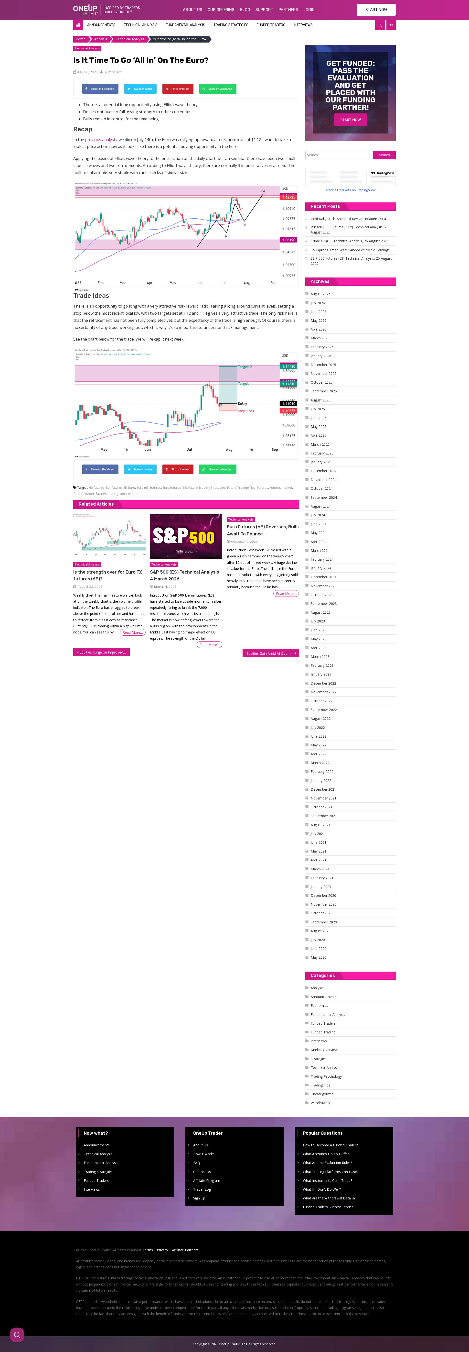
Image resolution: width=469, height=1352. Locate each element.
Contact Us (202, 1171)
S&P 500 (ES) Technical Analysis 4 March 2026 (184, 575)
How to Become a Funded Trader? (330, 1145)
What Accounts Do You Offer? (326, 1154)
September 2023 (324, 603)
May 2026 (318, 320)
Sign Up (199, 1198)
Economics (319, 1005)
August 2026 (320, 293)
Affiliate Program (206, 1180)
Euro (131, 487)
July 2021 (318, 833)
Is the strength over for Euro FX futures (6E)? (107, 575)
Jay (119, 72)
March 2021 (320, 869)
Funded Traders (271, 25)
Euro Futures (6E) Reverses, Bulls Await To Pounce (263, 530)
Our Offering (221, 9)
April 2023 (318, 647)
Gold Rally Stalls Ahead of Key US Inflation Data (348, 218)
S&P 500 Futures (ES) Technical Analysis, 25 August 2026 (351, 261)
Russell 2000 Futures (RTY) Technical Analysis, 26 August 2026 (349, 229)
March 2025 (320, 444)
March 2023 (320, 656)
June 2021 (318, 842)
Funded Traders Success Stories (328, 1207)
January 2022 (321, 780)
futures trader (83, 493)
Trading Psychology (326, 1076)
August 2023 (320, 612)
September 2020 (324, 922)
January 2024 (321, 568)
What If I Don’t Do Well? (322, 1189)
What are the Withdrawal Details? (329, 1198)
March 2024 (320, 550)
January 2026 (321, 356)
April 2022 (318, 754)
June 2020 (318, 948)
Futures (262, 487)
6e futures (97, 487)
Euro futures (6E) (174, 487)
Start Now (351, 119)
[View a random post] (391, 25)
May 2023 (318, 639)
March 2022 (320, 762)
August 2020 (320, 931)
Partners (288, 9)
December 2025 (323, 364)
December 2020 (323, 895)
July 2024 (318, 515)
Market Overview (324, 1049)
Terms (148, 1250)
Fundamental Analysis (185, 25)
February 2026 (322, 346)
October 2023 (321, 594)
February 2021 (322, 877)
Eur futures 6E (116, 487)
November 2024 (323, 479)
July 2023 (318, 621)
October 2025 (321, 382)
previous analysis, (101, 139)
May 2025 (318, 426)
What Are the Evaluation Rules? (327, 1162)
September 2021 (324, 815)
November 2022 (323, 692)
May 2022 (318, 745)
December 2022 (323, 683)
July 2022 (318, 727)
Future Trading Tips (241, 487)
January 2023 (321, 674)
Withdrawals (320, 1102)
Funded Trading (323, 1032)
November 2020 (323, 904)
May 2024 (318, 532)
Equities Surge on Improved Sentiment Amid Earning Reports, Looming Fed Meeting (105, 652)
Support (264, 9)
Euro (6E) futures (149, 487)
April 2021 (318, 860)
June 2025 (318, 417)
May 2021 (318, 851)
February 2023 (322, 665)
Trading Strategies (230, 25)
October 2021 (321, 807)
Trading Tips (320, 1085)
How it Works (203, 1154)
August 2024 (320, 506)
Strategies (319, 1058)
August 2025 (320, 400)
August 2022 (320, 718)
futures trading (107, 493)
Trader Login (203, 1189)
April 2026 (318, 329)
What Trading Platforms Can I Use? (330, 1171)
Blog (245, 9)
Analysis (317, 988)
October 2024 (321, 488)
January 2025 (321, 462)
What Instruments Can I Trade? (327, 1180)
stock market (129, 493)
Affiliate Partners (185, 1250)
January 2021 (321, 886)
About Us (192, 9)
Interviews (303, 25)
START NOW (376, 9)
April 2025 (318, 435)
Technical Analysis (141, 25)
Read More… (133, 632)
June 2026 (318, 311)
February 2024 (322, 559)
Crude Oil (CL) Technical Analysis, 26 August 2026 (350, 241)
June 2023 (318, 630)
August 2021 (320, 824)
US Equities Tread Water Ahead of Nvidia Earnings (350, 250)
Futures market (281, 487)
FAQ (196, 1162)
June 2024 (318, 523)
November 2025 (323, 373)
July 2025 (318, 409)
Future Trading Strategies (207, 487)
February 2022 (322, 771)
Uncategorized (322, 1094)
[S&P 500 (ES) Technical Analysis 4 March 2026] (186, 536)
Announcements (101, 25)
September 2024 (324, 497)
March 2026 (320, 338)
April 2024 (318, 541)
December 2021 (323, 789)
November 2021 (323, 798)
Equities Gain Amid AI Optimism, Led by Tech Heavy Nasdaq (272, 653)
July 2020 (318, 939)
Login (309, 9)
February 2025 (322, 453)
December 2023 (323, 577)
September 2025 (324, 391)
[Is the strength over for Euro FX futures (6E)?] (109, 536)
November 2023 (323, 586)
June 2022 (318, 736)
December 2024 (323, 470)
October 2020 (321, 913)
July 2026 (318, 302)
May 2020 (318, 957)
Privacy (162, 1250)
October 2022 (321, 700)
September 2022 (324, 709)
